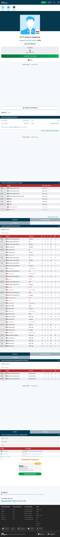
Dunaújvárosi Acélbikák (13, 335)
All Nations (3, 519)
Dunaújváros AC (11, 249)
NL (13, 519)
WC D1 (30, 279)
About (37, 511)
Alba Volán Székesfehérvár (14, 239)
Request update (54, 130)
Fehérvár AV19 (11, 306)
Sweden (3, 509)
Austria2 (31, 324)
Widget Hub (38, 509)
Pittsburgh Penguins (29, 517)
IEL (29, 241)
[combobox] (1, 233)
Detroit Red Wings (28, 511)
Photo (37, 517)
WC (29, 300)
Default (15, 219)
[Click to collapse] (58, 226)
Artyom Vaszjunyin (14, 127)
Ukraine (57, 123)
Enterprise (38, 523)
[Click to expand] (58, 183)
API (37, 519)
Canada (2, 511)
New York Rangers (28, 515)
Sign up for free (6, 501)
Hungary (52, 123)
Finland (2, 515)
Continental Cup (32, 373)
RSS (37, 521)
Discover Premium (30, 474)
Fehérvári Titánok (12, 316)
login (14, 501)
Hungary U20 (11, 255)
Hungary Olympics (12, 297)
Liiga (14, 517)
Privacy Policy (39, 515)
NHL (14, 509)
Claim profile (30, 44)
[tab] (15, 219)
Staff (15, 432)
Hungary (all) (10, 268)
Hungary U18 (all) (13, 207)
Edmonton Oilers (28, 513)
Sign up (43, 2)
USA (2, 513)
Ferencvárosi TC (11, 247)
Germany (3, 517)
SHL (14, 513)
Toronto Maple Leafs (29, 519)
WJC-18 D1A (32, 40)
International (32, 268)
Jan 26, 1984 (26, 120)
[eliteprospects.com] (4, 2)
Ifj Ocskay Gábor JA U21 (14, 188)
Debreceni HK (11, 340)
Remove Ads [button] (34, 64)
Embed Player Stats (53, 217)
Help (37, 513)
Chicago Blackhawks (29, 509)
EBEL (30, 281)
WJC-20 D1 (31, 255)
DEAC (10, 199)
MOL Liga (31, 316)
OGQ (30, 297)
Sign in (49, 2)
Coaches (15, 223)
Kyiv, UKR (26, 123)
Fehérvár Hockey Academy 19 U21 (16, 196)
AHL (14, 515)
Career (37, 525)
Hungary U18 (23, 40)
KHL (14, 511)
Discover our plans (30, 56)
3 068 (31, 60)
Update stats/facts (31, 108)
